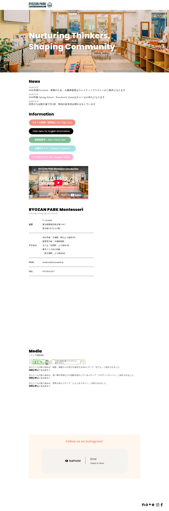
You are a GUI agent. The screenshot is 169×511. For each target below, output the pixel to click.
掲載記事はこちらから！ (40, 370)
